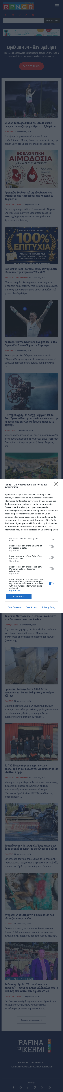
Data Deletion (14, 607)
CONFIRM (19, 596)
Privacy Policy (49, 607)
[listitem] (31, 539)
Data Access (31, 607)
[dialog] (31, 546)
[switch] (51, 546)
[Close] (57, 485)
